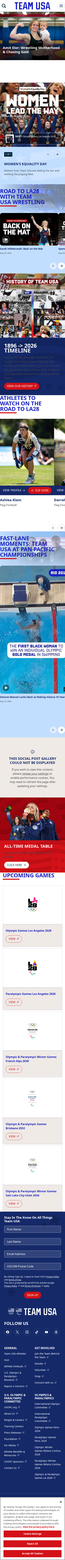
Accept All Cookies (32, 1553)
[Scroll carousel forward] (61, 266)
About (11, 1413)
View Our (23, 386)
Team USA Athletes (15, 1353)
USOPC (15, 1461)
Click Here (14, 865)
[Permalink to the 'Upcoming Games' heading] (56, 875)
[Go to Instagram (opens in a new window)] (27, 1332)
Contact (12, 1468)
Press (14, 1432)
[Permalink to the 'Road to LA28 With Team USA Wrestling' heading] (47, 202)
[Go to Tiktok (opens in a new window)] (36, 1332)
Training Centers (14, 1426)
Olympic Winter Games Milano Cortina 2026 (47, 1451)
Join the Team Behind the (48, 1355)
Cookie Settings (32, 1533)
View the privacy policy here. (39, 1526)
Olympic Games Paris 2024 (47, 1429)
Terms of (34, 1285)
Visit (6, 1360)
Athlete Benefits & (17, 1453)
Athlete (15, 1366)
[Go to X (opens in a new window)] (17, 1332)
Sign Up (32, 1295)
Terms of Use (14, 1279)
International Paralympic (48, 1417)
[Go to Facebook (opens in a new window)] (7, 1332)
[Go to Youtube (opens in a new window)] (46, 1332)
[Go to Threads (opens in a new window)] (56, 1332)
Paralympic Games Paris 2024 (45, 1439)
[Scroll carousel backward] (53, 266)
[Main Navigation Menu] (61, 6)
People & (15, 1420)
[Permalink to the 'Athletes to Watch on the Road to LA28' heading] (41, 408)
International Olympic (48, 1405)
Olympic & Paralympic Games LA (48, 1476)
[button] (32, 138)
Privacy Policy (52, 1276)
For (11, 1445)
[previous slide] (48, 154)
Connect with (46, 1382)
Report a (16, 1386)
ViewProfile (13, 491)
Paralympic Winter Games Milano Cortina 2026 (47, 1464)
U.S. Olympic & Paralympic (17, 1376)
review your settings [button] (35, 774)
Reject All (32, 1543)
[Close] (61, 1502)
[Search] (4, 6)
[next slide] (57, 154)
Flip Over (42, 490)
